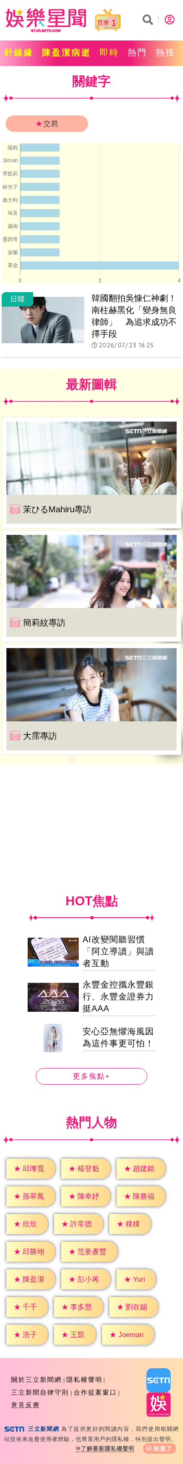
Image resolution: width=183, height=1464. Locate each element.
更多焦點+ (91, 1076)
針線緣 (19, 52)
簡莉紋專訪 (44, 622)
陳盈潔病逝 (66, 52)
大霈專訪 (40, 736)
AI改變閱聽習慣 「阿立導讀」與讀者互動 (118, 951)
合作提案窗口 (95, 1392)
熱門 (137, 52)
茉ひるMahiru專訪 (57, 509)
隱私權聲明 (84, 1379)
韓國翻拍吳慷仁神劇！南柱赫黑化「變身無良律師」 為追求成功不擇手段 (134, 316)
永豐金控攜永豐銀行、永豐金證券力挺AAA (118, 996)
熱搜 (165, 52)
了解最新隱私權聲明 (107, 1448)
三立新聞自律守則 (40, 1392)
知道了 (163, 1448)
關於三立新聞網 (36, 1379)
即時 (109, 52)
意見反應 (25, 1405)
